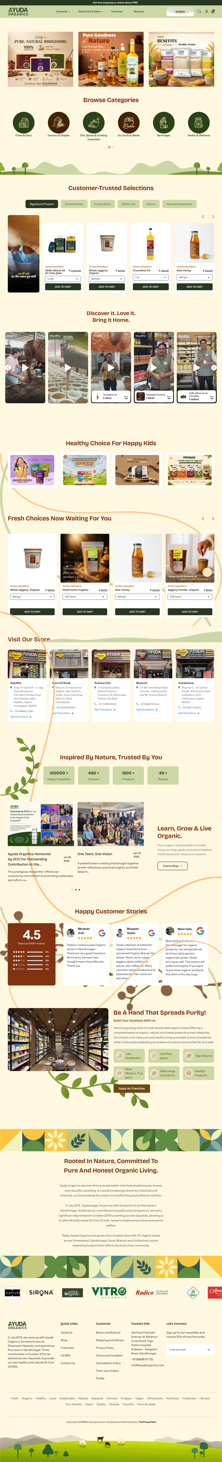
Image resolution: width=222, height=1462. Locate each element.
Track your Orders (107, 1370)
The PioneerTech (147, 1422)
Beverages (163, 135)
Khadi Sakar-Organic (75, 590)
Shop (64, 1340)
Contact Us (68, 1363)
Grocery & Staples (59, 135)
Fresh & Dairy (23, 135)
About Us (66, 1332)
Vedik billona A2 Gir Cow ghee (55, 271)
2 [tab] (112, 147)
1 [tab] (109, 147)
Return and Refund (108, 1332)
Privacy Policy (105, 1348)
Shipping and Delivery (110, 1340)
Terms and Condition (109, 1355)
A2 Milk (65, 1355)
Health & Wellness (199, 135)
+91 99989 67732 (142, 1359)
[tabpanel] (23, 126)
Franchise (67, 1348)
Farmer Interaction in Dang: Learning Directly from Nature (30, 859)
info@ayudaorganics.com (147, 1365)
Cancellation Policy (108, 1363)
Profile (100, 1378)
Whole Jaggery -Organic (99, 271)
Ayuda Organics (54, 266)
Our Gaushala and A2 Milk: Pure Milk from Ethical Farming (99, 859)
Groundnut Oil (141, 270)
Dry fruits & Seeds (129, 135)
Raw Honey (184, 270)
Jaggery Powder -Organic (183, 590)
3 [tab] (79, 889)
